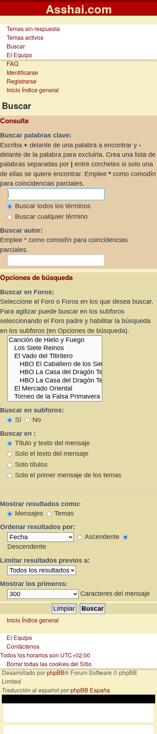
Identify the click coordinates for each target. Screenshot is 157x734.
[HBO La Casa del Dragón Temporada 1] (55, 372)
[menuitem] (30, 28)
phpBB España (90, 690)
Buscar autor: (21, 230)
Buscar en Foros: (27, 292)
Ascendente (101, 536)
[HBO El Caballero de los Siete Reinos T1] (55, 364)
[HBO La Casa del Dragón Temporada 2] (55, 381)
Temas (63, 513)
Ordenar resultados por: (37, 527)
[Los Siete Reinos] (55, 348)
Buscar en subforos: (32, 410)
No (36, 419)
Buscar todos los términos (52, 206)
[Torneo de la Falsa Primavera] (55, 397)
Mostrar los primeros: (34, 583)
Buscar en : (18, 433)
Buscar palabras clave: (36, 135)
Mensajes (28, 513)
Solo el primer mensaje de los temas (67, 475)
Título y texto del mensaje (51, 443)
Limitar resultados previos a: (45, 560)
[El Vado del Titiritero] (55, 356)
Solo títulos (30, 464)
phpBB (56, 672)
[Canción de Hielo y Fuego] (55, 340)
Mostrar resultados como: (40, 504)
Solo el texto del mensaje (50, 453)
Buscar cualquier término (50, 216)
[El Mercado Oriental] (55, 389)
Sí (17, 419)
